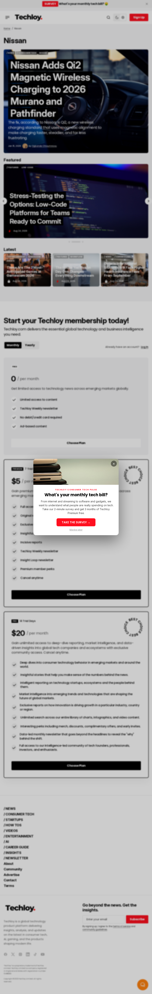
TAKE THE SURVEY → (76, 522)
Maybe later (76, 530)
